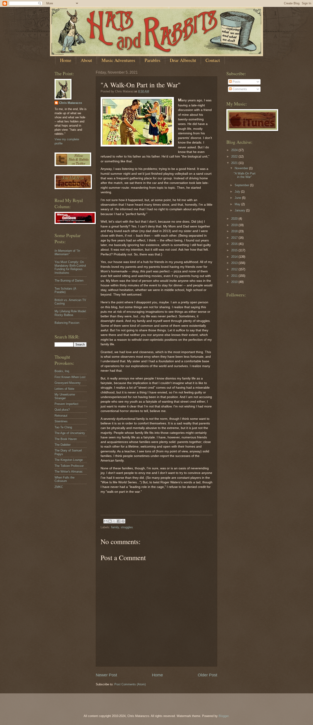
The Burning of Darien (69, 280)
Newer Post (106, 675)
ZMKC (59, 487)
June (238, 197)
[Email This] (105, 521)
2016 (235, 244)
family (115, 527)
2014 (235, 256)
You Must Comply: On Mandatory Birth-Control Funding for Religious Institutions (70, 267)
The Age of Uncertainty (70, 433)
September (242, 185)
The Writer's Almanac (69, 471)
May (238, 204)
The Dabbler (63, 444)
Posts (236, 81)
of (67, 252)
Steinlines (61, 421)
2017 (235, 237)
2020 (235, 218)
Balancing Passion (67, 322)
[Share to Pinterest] (123, 521)
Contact (213, 60)
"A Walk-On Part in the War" (244, 175)
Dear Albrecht (183, 60)
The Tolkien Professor (69, 466)
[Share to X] (114, 521)
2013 (235, 263)
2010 (235, 282)
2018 (235, 231)
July (238, 191)
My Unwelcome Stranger (65, 396)
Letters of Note (64, 388)
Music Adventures (118, 60)
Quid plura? (62, 409)
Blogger (223, 716)
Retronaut (61, 415)
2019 (235, 225)
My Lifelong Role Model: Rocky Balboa (71, 313)
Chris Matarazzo (70, 103)
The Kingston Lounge (69, 460)
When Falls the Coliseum (64, 479)
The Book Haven (66, 439)
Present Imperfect (66, 404)
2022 (235, 156)
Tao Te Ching (63, 427)
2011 (235, 275)
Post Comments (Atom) (130, 684)
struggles (127, 527)
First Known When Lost (70, 377)
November (242, 168)
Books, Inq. (62, 371)
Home (65, 60)
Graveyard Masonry (68, 383)
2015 (235, 250)
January (240, 210)
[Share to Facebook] (118, 521)
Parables (152, 60)
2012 (235, 269)
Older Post (207, 675)
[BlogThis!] (110, 521)
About (86, 60)
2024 (235, 150)
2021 (235, 163)
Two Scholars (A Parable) (65, 290)
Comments (239, 89)
